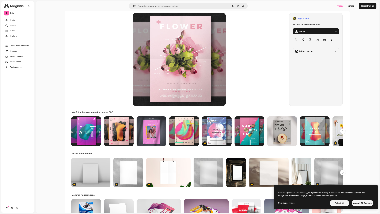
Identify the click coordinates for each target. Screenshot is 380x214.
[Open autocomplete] (133, 6)
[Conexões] (6, 208)
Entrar (351, 6)
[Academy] (12, 208)
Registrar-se (367, 6)
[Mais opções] (331, 40)
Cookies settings (286, 203)
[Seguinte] (343, 131)
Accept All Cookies (362, 203)
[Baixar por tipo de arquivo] (336, 31)
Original (152, 18)
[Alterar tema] (17, 208)
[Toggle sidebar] (29, 6)
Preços (340, 6)
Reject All (339, 203)
